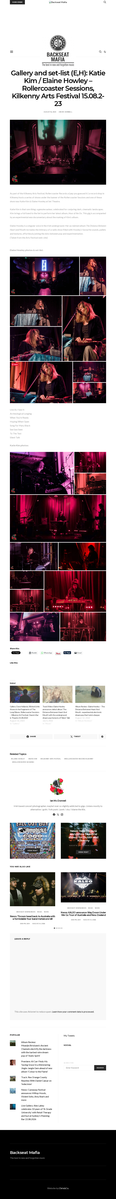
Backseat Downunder (25, 830)
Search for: (69, 1063)
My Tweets (69, 1035)
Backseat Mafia (25, 1153)
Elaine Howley (18, 759)
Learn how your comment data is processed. (73, 1011)
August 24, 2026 (38, 924)
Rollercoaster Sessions (23, 762)
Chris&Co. (64, 1188)
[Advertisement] (58, 25)
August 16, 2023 (50, 112)
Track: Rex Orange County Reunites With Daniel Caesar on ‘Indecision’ (36, 1080)
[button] (105, 52)
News (46, 830)
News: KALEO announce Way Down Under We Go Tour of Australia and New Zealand (83, 913)
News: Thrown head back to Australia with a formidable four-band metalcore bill (32, 917)
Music (39, 830)
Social (67, 1045)
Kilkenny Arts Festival (51, 759)
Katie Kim (33, 759)
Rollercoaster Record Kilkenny (79, 759)
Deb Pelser (40, 844)
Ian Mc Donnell (65, 112)
